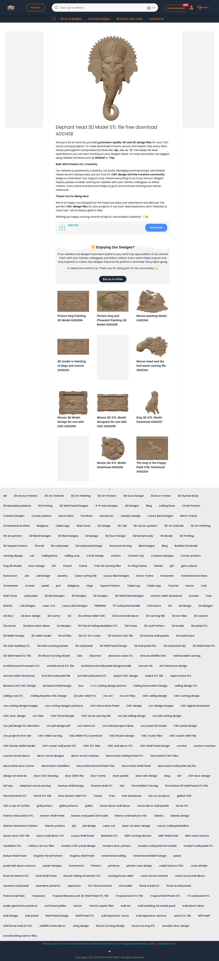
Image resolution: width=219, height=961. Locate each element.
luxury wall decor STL (50, 836)
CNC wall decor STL (120, 746)
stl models (125, 886)
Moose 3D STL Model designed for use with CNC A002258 (112, 422)
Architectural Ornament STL (21, 666)
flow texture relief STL (72, 796)
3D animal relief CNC (91, 616)
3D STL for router (90, 636)
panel (45, 586)
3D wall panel (59, 546)
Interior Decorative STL (18, 816)
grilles (89, 806)
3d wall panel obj (174, 646)
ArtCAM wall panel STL (91, 676)
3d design (91, 536)
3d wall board (185, 636)
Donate (194, 596)
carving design (13, 556)
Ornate (29, 586)
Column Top (136, 556)
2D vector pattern (145, 526)
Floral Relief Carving (144, 786)
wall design (10, 916)
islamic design (180, 816)
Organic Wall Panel (82, 856)
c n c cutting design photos (108, 686)
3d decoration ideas (36, 626)
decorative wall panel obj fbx (177, 766)
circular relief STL (85, 696)
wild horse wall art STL (17, 926)
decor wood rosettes (85, 756)
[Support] (199, 7)
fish (122, 786)
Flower (67, 566)
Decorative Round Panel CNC (96, 766)
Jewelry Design (131, 516)
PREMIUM (100, 606)
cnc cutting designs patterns (64, 706)
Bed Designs (147, 546)
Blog (149, 506)
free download (131, 796)
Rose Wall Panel (46, 876)
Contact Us (156, 19)
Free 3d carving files (107, 566)
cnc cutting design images (20, 706)
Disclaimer (166, 943)
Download (156, 227)
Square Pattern (110, 586)
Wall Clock (83, 526)
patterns (113, 866)
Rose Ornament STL (16, 876)
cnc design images (161, 706)
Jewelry (62, 576)
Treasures (38, 896)
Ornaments (10, 586)
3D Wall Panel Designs (73, 506)
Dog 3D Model (12, 566)
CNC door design (14, 716)
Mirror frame (188, 516)
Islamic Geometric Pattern (20, 826)
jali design (89, 826)
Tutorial (173, 586)
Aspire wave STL (180, 676)
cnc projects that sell (17, 736)
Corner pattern (42, 516)
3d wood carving (120, 546)
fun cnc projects (159, 796)
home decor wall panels (153, 806)
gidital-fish (184, 796)
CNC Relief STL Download (85, 736)
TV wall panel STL (198, 896)
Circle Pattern (191, 506)
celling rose (72, 556)
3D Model (166, 536)
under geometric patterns (20, 906)
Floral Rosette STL (15, 796)
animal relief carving (186, 656)
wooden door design (175, 926)
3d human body (143, 536)
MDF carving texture (138, 836)
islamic (159, 816)
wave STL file (182, 916)
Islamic (8, 606)
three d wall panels (178, 886)
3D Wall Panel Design (113, 646)
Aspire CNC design (126, 676)
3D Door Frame (161, 496)
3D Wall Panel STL (204, 646)
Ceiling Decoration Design (150, 686)
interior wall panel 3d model (89, 816)
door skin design (146, 776)
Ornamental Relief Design (149, 856)
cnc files (38, 716)
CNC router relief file (182, 736)
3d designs (64, 626)
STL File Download (100, 886)
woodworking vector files (20, 936)
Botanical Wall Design (57, 686)
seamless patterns (48, 886)
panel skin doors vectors (19, 866)
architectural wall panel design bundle (106, 666)
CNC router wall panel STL (59, 746)
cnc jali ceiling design (132, 716)
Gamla (158, 566)
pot (58, 586)
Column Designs (14, 516)
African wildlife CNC (153, 656)
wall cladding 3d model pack (156, 906)
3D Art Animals (54, 496)
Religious (42, 526)
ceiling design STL (186, 686)
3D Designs (100, 596)
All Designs (132, 506)
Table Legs (62, 526)
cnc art (108, 696)
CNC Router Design (121, 736)
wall (203, 586)
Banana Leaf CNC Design (19, 686)
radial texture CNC (171, 866)
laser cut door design (136, 826)
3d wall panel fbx (145, 646)
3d (69, 616)
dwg (167, 776)
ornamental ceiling (113, 856)
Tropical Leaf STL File (129, 896)
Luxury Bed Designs (160, 516)
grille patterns (68, 806)
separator (74, 886)
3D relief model (41, 636)
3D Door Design (133, 496)
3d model (178, 626)
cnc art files (127, 696)
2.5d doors (154, 606)
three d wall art (149, 886)
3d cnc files (179, 616)
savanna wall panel (16, 886)
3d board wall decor (125, 616)
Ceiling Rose (167, 506)
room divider (199, 866)
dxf (54, 566)
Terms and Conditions (76, 943)
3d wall (39, 546)
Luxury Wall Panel (82, 836)
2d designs (205, 606)
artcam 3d (145, 666)
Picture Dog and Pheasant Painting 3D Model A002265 (111, 320)
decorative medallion (55, 766)
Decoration (66, 516)
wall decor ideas (193, 906)
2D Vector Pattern (26, 496)
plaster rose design (139, 866)
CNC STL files (91, 746)
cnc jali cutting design (167, 716)
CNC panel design (185, 726)
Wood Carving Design (110, 926)
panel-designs (52, 866)
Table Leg (133, 586)
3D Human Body (188, 496)
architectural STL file (60, 666)
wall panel (30, 596)
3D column (201, 616)
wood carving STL (143, 926)
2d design (185, 606)
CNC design (134, 706)
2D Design (104, 526)
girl (172, 566)
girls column (189, 566)
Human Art (107, 516)
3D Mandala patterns (17, 506)
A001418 (73, 225)
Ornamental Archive (16, 526)
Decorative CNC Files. (164, 756)
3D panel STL (199, 626)
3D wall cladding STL (16, 646)
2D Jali (122, 526)
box (80, 686)
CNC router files (151, 736)
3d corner (9, 626)
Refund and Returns (105, 943)
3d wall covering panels (52, 646)
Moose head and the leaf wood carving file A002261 (151, 366)
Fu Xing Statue (137, 566)
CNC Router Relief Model (19, 746)
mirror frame (144, 576)
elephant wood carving (35, 786)
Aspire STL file (154, 676)
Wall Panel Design (56, 916)
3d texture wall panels (154, 636)
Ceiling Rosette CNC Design (48, 696)
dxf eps (8, 786)
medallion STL (12, 846)
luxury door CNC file (16, 836)
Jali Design (43, 576)
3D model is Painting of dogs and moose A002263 (71, 366)
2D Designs (79, 596)
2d (170, 606)
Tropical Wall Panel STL (165, 896)
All (5, 496)
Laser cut (109, 826)
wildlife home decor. (52, 926)
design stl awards (15, 776)
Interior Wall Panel (52, 816)
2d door (8, 616)
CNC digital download (195, 706)
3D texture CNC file (120, 636)
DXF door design (199, 776)
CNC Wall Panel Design (155, 746)
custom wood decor (16, 756)
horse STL (182, 806)
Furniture (87, 516)
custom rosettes (205, 746)
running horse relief (120, 876)
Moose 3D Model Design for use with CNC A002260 (70, 422)
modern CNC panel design (78, 846)
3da (79, 656)
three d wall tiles (14, 896)
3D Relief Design (13, 636)
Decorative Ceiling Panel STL (124, 756)
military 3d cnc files (41, 846)
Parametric (76, 866)
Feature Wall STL (102, 786)
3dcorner (95, 656)
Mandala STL (109, 836)
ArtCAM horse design (173, 666)
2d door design (31, 616)
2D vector (54, 616)
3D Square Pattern (15, 546)
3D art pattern (12, 536)
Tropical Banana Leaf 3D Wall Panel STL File (80, 896)
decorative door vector (18, 766)
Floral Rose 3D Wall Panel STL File (186, 786)
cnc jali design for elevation (21, 726)
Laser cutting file (86, 576)
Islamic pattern (55, 826)
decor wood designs (50, 756)
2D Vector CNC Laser (129, 19)
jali (74, 826)
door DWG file (74, 776)
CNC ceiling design (154, 696)
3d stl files (65, 636)
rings (89, 586)
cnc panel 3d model (153, 726)
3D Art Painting (80, 496)
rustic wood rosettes (154, 876)
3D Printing (45, 506)
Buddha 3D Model (186, 546)
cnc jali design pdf (58, 726)
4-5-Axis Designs (99, 19)
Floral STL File (42, 796)
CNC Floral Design (62, 716)
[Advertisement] (24, 80)
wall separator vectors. (151, 916)
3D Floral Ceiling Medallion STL (98, 626)
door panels (121, 776)
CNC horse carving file (96, 716)
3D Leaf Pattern (154, 626)
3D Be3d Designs (40, 536)
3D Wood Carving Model (54, 656)
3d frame (131, 626)
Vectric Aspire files (101, 906)
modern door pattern (117, 846)
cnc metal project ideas (118, 726)
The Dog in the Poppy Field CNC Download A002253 (151, 467)
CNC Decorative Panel (104, 706)
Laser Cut (48, 606)
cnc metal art (86, 726)
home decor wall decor (115, 806)
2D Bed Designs (54, 596)
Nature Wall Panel (14, 856)
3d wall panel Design (88, 546)
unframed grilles (55, 906)
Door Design (37, 566)
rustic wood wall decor (190, 876)
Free (209, 596)
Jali (26, 576)
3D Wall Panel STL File (17, 656)
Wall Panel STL (85, 916)
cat (32, 556)
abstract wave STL (120, 656)
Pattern (96, 866)
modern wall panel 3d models (157, 846)
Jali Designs (27, 606)
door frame (98, 776)
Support (205, 7)
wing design (81, 926)
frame (83, 566)
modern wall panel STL (198, 846)
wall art (126, 906)
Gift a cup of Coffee (16, 806)
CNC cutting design (186, 696)
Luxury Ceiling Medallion (173, 826)
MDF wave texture (197, 836)
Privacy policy (50, 943)
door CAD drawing (46, 776)
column (116, 556)
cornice (182, 746)
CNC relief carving (50, 736)
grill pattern (44, 806)
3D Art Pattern (106, 496)
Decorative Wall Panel (136, 766)
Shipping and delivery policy (138, 943)
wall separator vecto (115, 916)
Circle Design (95, 556)
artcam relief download (166, 596)
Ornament (167, 576)
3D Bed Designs (68, 536)
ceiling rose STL (13, 696)
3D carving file (155, 616)
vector (189, 586)
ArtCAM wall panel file (56, 676)
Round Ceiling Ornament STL (82, 876)
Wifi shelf (204, 916)
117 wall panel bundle (126, 606)
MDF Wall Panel (168, 836)
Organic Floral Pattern (48, 856)
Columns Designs (162, 556)
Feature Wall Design (71, 786)
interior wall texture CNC (131, 816)
